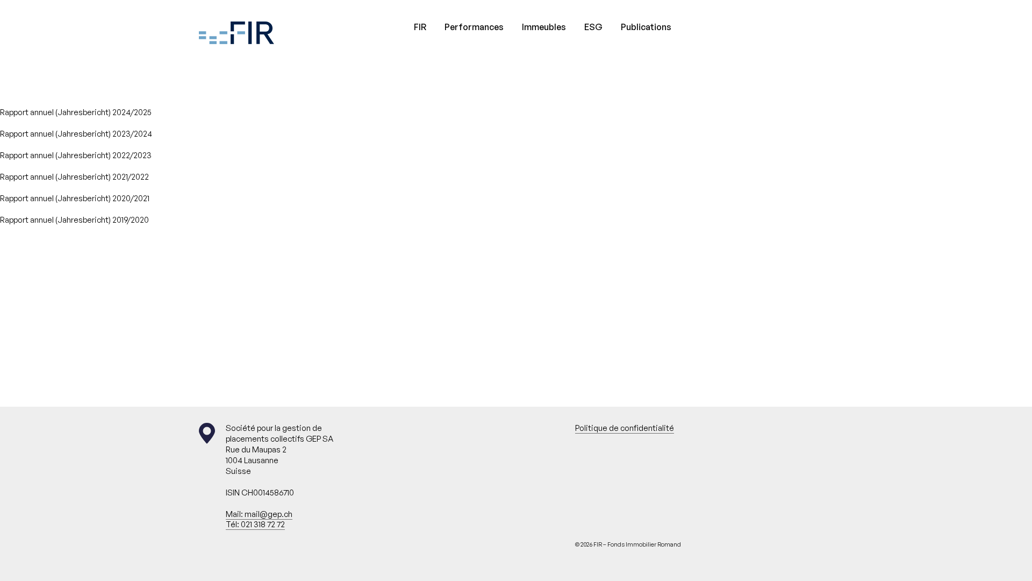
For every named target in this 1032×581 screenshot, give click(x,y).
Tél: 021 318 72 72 (255, 524)
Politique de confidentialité (624, 428)
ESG (593, 27)
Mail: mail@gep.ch (259, 514)
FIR (420, 27)
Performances (474, 27)
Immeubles (544, 27)
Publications (646, 27)
